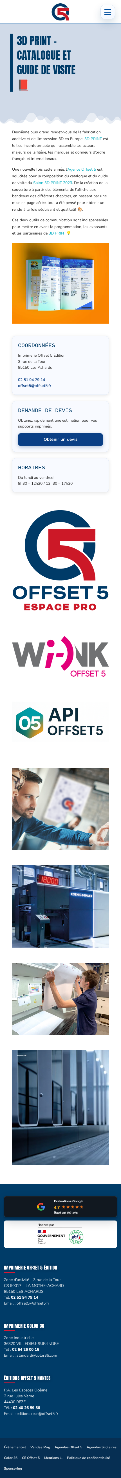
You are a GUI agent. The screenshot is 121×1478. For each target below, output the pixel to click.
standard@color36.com (37, 1355)
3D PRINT (93, 138)
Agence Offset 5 (81, 169)
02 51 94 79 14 (31, 379)
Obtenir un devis (61, 439)
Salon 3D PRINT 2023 (52, 182)
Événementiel (15, 1447)
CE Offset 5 (31, 1458)
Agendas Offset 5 (68, 1447)
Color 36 (10, 1458)
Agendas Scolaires (101, 1447)
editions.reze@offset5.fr (37, 1413)
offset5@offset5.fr (34, 385)
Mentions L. (53, 1458)
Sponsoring (13, 1468)
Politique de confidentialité (88, 1458)
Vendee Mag (40, 1447)
